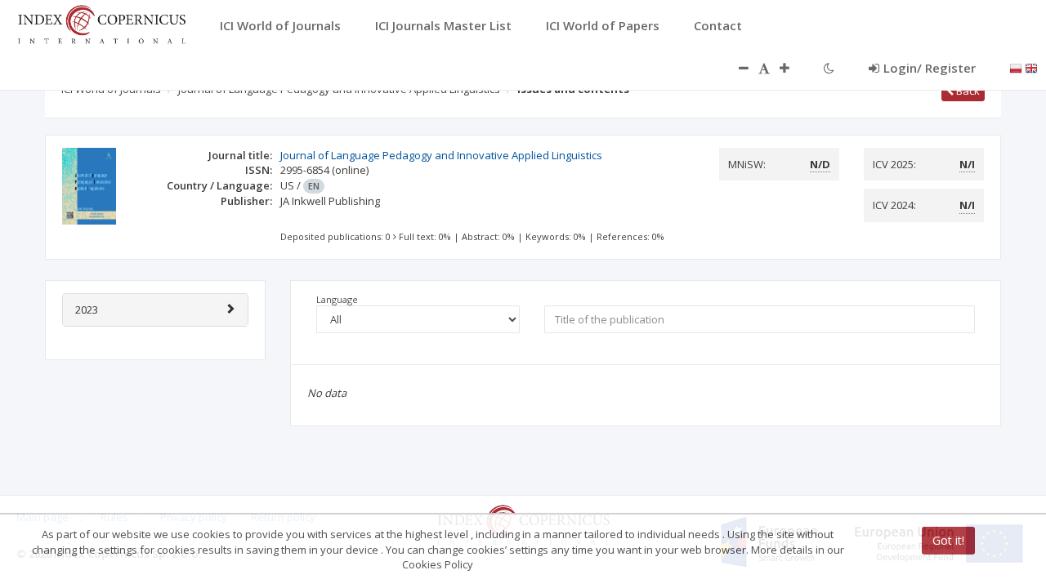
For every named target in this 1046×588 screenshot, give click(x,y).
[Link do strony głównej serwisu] (101, 23)
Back (967, 90)
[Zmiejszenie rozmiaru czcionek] (735, 68)
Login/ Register (929, 68)
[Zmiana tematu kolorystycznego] (829, 68)
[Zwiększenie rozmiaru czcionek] (793, 68)
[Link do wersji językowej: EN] (1031, 67)
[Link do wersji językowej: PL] (1015, 67)
